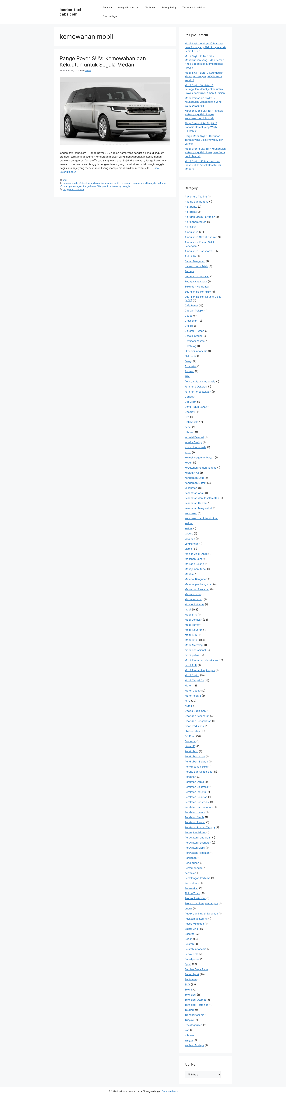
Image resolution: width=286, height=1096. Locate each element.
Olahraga (190, 741)
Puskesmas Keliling (196, 918)
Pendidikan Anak (195, 756)
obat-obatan (192, 731)
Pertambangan (194, 867)
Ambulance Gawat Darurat (201, 237)
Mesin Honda (193, 594)
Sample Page (110, 16)
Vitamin (189, 1035)
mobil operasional (195, 650)
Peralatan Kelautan (196, 797)
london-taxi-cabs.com (71, 11)
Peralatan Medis (194, 817)
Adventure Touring (196, 196)
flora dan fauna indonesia (200, 381)
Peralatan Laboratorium (199, 807)
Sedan (188, 938)
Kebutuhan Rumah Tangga (200, 467)
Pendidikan (191, 751)
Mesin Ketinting (194, 599)
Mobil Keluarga (193, 629)
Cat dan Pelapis (194, 310)
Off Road (190, 736)
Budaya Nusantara (196, 281)
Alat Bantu (191, 206)
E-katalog (190, 346)
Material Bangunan (196, 579)
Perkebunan (192, 862)
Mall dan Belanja (195, 563)
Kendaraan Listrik (195, 482)
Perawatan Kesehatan (198, 842)
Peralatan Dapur (194, 781)
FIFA (187, 376)
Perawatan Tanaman (197, 852)
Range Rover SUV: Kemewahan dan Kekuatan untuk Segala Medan (103, 61)
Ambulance (191, 232)
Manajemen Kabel (195, 569)
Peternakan (191, 888)
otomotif (190, 746)
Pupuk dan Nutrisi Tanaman (201, 913)
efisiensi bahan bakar (89, 183)
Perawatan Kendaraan (198, 837)
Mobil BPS (191, 614)
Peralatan (190, 776)
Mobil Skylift (192, 675)
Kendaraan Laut (194, 477)
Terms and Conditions (194, 7)
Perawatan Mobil (195, 847)
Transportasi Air (194, 1014)
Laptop (189, 533)
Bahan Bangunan (195, 261)
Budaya (189, 271)
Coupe (188, 315)
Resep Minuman (194, 923)
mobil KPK (191, 634)
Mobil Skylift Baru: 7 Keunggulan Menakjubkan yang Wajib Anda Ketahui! (204, 76)
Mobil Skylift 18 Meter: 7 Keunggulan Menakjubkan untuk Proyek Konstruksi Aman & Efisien (205, 89)
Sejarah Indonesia (195, 949)
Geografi (190, 411)
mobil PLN (191, 665)
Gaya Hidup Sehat (196, 406)
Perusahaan (192, 883)
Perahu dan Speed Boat (199, 771)
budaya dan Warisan (197, 276)
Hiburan (189, 432)
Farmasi (189, 371)
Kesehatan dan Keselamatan (202, 498)
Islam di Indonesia (195, 447)
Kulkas (188, 528)
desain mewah (70, 183)
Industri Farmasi (194, 437)
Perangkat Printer (195, 832)
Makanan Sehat (194, 558)
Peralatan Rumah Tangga (200, 827)
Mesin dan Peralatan (197, 589)
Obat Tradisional (195, 726)
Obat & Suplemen (195, 710)
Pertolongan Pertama (197, 878)
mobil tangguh (148, 183)
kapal (188, 452)
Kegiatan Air (192, 472)
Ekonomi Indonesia (196, 351)
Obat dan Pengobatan (198, 721)
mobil (188, 609)
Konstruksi (191, 513)
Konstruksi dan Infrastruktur (201, 518)
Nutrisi (188, 705)
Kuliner (189, 523)
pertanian (190, 873)
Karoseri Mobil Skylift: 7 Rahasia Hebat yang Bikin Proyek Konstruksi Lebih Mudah (204, 114)
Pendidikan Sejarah (196, 761)
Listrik (188, 548)
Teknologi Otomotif (196, 999)
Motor (188, 685)
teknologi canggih (121, 186)
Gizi (187, 417)
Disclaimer (150, 7)
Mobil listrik (191, 639)
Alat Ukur (190, 226)
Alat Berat (191, 211)
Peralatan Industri (195, 791)
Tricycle (189, 1020)
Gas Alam (190, 401)
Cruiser (189, 325)
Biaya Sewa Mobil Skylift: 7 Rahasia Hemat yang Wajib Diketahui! (201, 127)
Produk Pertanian (195, 898)
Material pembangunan (198, 584)
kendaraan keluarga (130, 183)
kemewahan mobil (110, 183)
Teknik (188, 989)
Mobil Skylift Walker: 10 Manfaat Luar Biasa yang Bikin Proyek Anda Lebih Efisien (205, 47)
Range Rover (89, 186)
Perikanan (191, 857)
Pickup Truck (192, 893)
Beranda (107, 7)
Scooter (189, 933)
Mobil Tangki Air (194, 680)
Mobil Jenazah (193, 619)
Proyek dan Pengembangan (201, 903)
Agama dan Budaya (196, 201)
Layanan (190, 538)
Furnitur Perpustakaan (198, 391)
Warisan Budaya (194, 1045)
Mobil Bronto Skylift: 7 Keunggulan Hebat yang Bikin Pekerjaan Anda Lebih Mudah (205, 152)
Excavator (190, 366)
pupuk (188, 908)
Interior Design (193, 442)
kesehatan (191, 487)
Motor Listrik (192, 690)
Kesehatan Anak (194, 493)
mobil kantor (192, 624)
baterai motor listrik (196, 266)
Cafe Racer (191, 305)
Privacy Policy (169, 7)
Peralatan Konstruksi (197, 802)
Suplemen (191, 979)
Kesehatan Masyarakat (198, 508)
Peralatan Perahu (195, 822)
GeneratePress (170, 1091)
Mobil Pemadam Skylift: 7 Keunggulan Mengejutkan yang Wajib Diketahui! (203, 102)
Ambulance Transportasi (199, 251)
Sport (188, 964)
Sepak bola (191, 954)
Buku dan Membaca (197, 286)
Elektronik (190, 356)
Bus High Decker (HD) (198, 291)
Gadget (189, 396)
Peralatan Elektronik (197, 786)
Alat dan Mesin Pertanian (200, 216)
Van (187, 1030)
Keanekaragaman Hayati (199, 457)
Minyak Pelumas (194, 604)
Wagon (189, 1040)
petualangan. (75, 186)
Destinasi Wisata (195, 341)
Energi (188, 361)
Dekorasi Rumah (194, 330)
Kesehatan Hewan (196, 503)
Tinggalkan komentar (73, 189)
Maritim (189, 574)
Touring (189, 1009)
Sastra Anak (192, 928)
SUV (65, 180)
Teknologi (190, 994)
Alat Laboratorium (195, 221)
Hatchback (191, 422)
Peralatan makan (195, 812)
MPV (187, 700)
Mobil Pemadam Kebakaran (201, 660)
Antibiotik (190, 256)
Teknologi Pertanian (197, 1004)
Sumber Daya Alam (196, 969)
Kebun (188, 462)
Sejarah (189, 943)
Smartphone (192, 959)
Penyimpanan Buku (196, 766)
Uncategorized (193, 1025)
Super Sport (192, 974)
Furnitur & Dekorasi (196, 386)
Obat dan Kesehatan (197, 715)
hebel (188, 427)
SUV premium (104, 186)
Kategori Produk (126, 7)
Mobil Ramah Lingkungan (200, 670)
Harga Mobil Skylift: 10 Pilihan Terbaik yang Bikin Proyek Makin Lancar (204, 140)
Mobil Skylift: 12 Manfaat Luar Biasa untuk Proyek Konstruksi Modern (203, 165)
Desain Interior (193, 335)
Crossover (191, 320)
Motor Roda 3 (193, 695)
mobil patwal (192, 655)
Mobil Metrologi (194, 645)
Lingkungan (192, 543)
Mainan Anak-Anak (196, 553)
